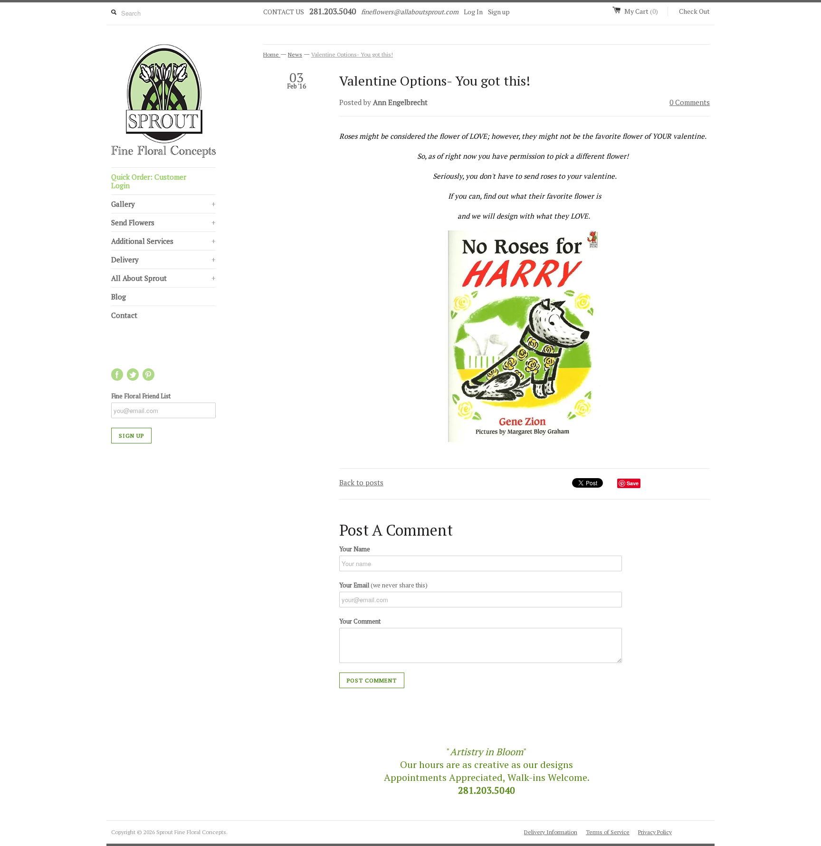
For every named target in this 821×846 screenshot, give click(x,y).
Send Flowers (163, 222)
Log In (473, 11)
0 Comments (689, 102)
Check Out (694, 11)
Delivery (163, 259)
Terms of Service (608, 832)
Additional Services (163, 241)
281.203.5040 (332, 11)
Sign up (499, 11)
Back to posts (361, 482)
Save (633, 483)
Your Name (354, 549)
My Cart (641, 11)
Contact (124, 315)
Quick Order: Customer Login (148, 181)
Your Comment (360, 621)
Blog (118, 296)
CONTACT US (283, 11)
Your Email (383, 585)
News (295, 54)
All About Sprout (163, 278)
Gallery (163, 204)
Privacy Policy (655, 832)
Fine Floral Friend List (141, 396)
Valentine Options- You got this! (352, 54)
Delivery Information (550, 832)
